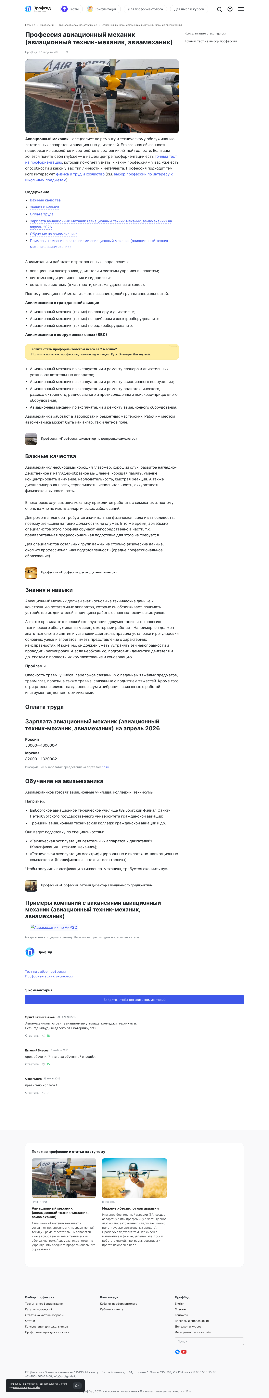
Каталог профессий (38, 1309)
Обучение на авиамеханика (54, 234)
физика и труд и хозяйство (80, 174)
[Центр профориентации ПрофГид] (38, 9)
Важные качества (45, 200)
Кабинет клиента (111, 1309)
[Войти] (230, 9)
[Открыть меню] (241, 9)
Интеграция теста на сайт (193, 1332)
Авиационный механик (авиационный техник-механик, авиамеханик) (60, 1212)
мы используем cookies (26, 1387)
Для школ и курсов (188, 1326)
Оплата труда (41, 214)
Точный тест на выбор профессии (211, 41)
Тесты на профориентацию (44, 1303)
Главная (30, 24)
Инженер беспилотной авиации (130, 1208)
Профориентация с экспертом (49, 976)
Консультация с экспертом (205, 33)
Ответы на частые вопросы (44, 1315)
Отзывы (180, 1309)
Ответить (32, 1035)
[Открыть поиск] (219, 9)
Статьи (30, 1320)
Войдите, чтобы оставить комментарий (135, 1000)
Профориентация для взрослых (47, 1332)
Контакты (181, 1315)
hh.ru (105, 767)
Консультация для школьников (46, 1326)
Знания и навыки (44, 207)
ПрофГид (31, 52)
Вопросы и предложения (192, 1320)
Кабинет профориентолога (118, 1303)
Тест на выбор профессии (45, 971)
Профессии (47, 24)
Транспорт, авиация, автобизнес (78, 24)
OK (77, 1386)
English (180, 1303)
